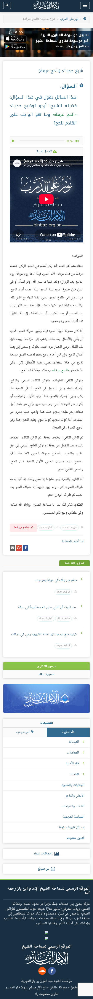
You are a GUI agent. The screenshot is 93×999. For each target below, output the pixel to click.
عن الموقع (44, 869)
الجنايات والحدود (73, 785)
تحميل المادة (44, 151)
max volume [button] (77, 141)
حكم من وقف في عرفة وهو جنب (55, 580)
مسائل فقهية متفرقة (71, 827)
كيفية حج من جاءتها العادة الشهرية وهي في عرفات (44, 634)
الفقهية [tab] (66, 732)
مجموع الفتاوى (46, 666)
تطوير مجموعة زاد (46, 993)
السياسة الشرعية (73, 817)
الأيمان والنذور (75, 796)
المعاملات (73, 753)
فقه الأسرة (72, 764)
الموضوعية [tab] (23, 732)
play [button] (13, 141)
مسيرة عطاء (46, 674)
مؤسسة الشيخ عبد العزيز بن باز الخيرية (46, 980)
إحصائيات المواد (44, 853)
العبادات (74, 742)
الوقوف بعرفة (46, 528)
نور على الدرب (69, 19)
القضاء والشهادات (73, 806)
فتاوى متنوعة (75, 838)
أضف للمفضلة (71, 542)
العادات (74, 774)
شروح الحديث (69, 528)
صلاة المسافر (63, 619)
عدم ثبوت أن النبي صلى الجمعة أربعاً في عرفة (47, 607)
